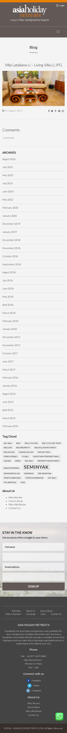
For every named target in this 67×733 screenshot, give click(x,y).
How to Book (16, 500)
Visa (23, 482)
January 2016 (9, 385)
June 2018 (8, 288)
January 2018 (9, 328)
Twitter (36, 685)
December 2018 (11, 239)
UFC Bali (52, 478)
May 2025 (7, 175)
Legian (7, 461)
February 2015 (10, 425)
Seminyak (36, 467)
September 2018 (11, 264)
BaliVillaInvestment (45, 448)
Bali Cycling (31, 443)
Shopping (29, 473)
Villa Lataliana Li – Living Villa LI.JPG (33, 65)
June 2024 (8, 191)
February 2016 (10, 377)
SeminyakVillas (12, 473)
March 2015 (8, 418)
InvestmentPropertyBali (46, 456)
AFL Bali (8, 443)
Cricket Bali (44, 452)
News (18, 461)
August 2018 (9, 272)
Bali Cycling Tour (51, 443)
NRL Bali (29, 461)
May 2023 (7, 199)
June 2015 (8, 401)
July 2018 (7, 280)
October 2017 (10, 353)
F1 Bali (25, 456)
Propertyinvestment (49, 461)
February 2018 (10, 320)
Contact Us (15, 507)
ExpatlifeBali (11, 456)
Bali (18, 443)
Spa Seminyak (44, 473)
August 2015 (9, 393)
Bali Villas (16, 611)
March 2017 (8, 369)
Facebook (36, 680)
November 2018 (11, 248)
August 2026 (9, 159)
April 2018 (7, 304)
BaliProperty (23, 448)
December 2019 (11, 223)
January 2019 (9, 231)
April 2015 (7, 409)
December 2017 (11, 337)
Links (43, 614)
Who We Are (15, 497)
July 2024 (7, 183)
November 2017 (11, 345)
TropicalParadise (34, 478)
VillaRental (10, 482)
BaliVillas (9, 452)
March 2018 (8, 312)
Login (62, 5)
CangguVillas (26, 452)
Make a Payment (13, 614)
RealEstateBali (11, 468)
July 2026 (7, 166)
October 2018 (10, 256)
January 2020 (9, 215)
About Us (30, 611)
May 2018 (7, 296)
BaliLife (8, 448)
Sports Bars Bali (12, 478)
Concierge (31, 614)
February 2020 (10, 207)
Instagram (36, 690)
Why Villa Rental (17, 504)
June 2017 (8, 361)
